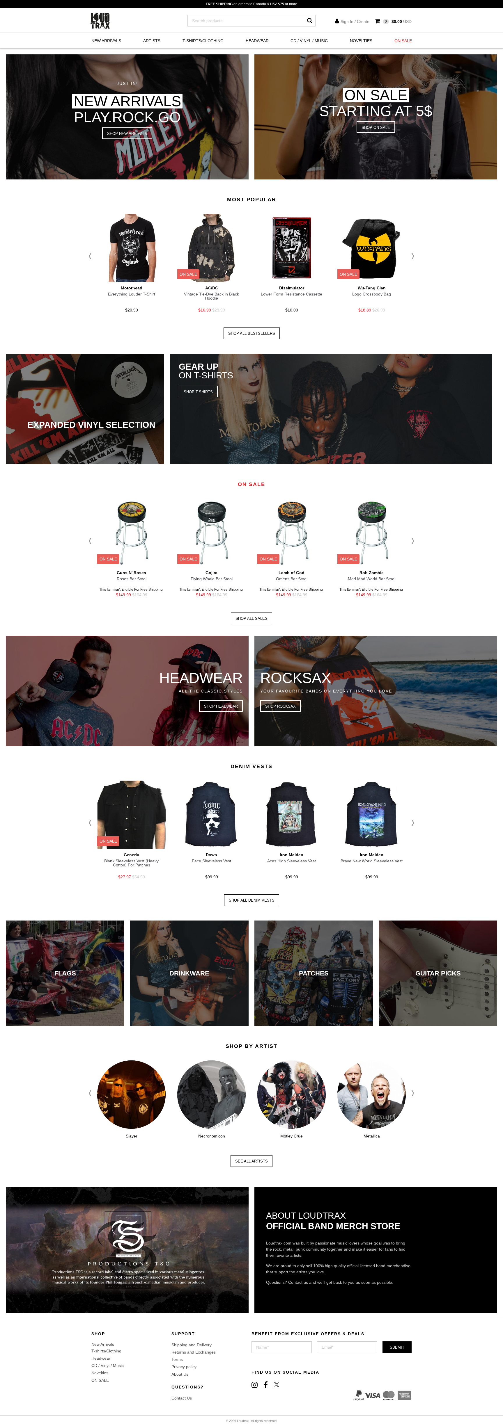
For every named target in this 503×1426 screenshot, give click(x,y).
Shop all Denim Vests (251, 900)
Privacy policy (183, 1366)
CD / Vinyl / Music (309, 40)
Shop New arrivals (127, 133)
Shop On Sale (376, 127)
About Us (179, 1374)
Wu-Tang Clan (372, 288)
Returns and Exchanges (193, 1352)
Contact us (298, 1282)
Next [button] (412, 256)
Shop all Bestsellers (251, 333)
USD (398, 21)
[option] (131, 265)
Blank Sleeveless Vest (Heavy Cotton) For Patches (131, 863)
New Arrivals (106, 40)
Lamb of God (291, 572)
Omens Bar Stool (291, 578)
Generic (131, 854)
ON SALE (403, 40)
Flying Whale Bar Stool (212, 578)
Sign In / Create (355, 21)
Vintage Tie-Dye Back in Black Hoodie (211, 296)
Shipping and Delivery (191, 1345)
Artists (151, 40)
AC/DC (211, 288)
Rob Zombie (371, 572)
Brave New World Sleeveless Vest (372, 861)
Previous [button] (91, 256)
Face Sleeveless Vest (211, 861)
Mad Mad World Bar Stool (371, 578)
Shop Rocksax (280, 706)
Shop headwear (221, 706)
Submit (397, 1347)
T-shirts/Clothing (203, 40)
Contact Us (181, 1398)
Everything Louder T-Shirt (131, 294)
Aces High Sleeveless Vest (291, 861)
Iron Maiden (291, 854)
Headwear (257, 40)
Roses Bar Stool (131, 578)
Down (211, 854)
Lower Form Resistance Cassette (291, 294)
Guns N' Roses (131, 572)
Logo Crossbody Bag (371, 294)
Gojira (211, 572)
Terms (177, 1359)
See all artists (251, 1161)
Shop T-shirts (198, 392)
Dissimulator (291, 288)
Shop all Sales (251, 618)
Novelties (361, 40)
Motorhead (131, 288)
